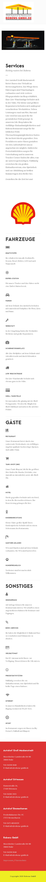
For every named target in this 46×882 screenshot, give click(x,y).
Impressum (8, 860)
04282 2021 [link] (11, 794)
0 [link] (7, 823)
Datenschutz (20, 860)
